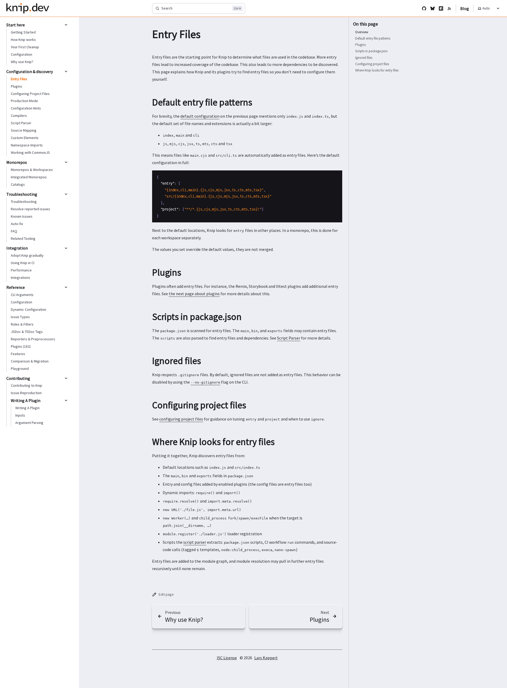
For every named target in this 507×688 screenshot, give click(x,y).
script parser (194, 542)
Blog (464, 8)
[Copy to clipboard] (335, 176)
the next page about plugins (194, 293)
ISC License (227, 657)
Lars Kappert (266, 657)
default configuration (199, 116)
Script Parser (288, 338)
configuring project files (181, 419)
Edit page (166, 594)
